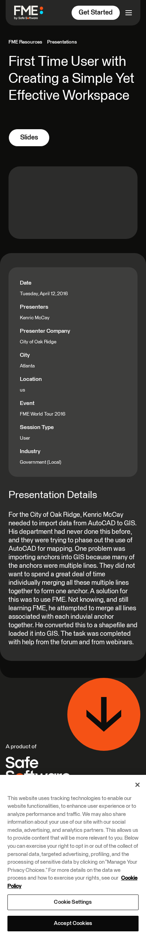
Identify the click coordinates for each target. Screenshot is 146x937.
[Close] (137, 785)
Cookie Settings (73, 902)
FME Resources (25, 42)
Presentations (62, 42)
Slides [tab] (29, 137)
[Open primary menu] (128, 13)
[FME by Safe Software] (31, 12)
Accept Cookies (73, 923)
